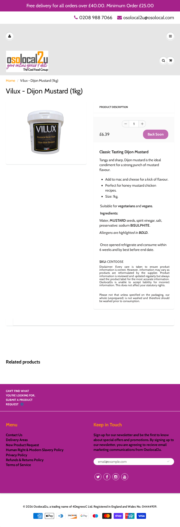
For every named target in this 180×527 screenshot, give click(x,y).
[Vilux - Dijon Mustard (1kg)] (46, 132)
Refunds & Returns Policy (25, 460)
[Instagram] (115, 476)
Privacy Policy (16, 455)
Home (10, 80)
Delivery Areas (17, 440)
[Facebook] (106, 476)
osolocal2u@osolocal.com (148, 17)
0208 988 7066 (95, 17)
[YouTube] (124, 476)
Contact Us (14, 435)
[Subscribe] (168, 461)
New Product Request (22, 445)
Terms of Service (18, 465)
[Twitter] (97, 476)
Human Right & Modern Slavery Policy (35, 450)
